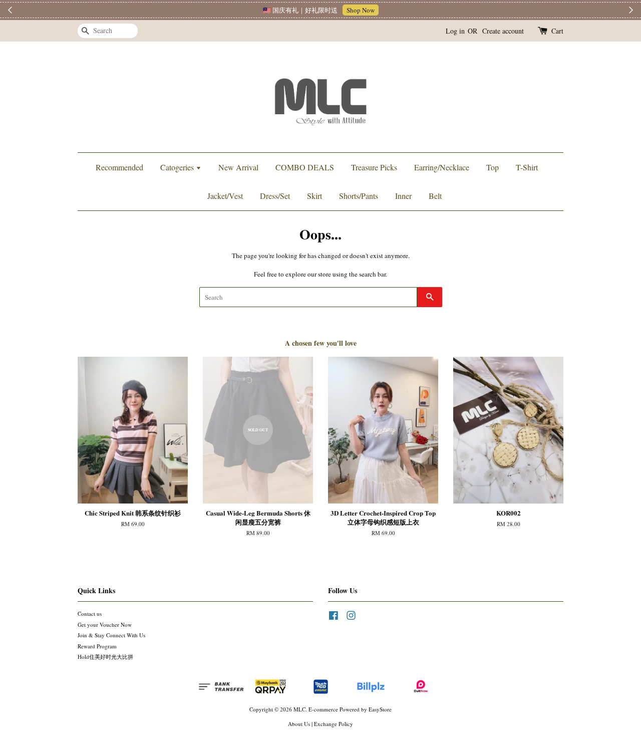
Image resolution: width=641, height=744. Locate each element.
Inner (403, 195)
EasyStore (380, 709)
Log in (455, 31)
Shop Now (361, 10)
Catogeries (178, 167)
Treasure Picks (374, 167)
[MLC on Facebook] (333, 617)
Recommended (119, 167)
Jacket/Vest (225, 195)
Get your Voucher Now (105, 624)
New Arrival (238, 167)
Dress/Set (275, 195)
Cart (557, 31)
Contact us (90, 613)
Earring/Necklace (441, 167)
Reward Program (97, 646)
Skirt (314, 195)
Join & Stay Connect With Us (111, 635)
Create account (503, 31)
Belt (435, 195)
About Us (299, 723)
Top (492, 167)
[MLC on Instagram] (351, 617)
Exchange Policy (333, 723)
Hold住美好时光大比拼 (105, 656)
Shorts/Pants (358, 195)
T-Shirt (527, 167)
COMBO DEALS (304, 167)
